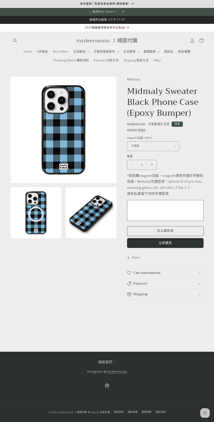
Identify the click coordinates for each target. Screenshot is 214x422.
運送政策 (161, 412)
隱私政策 (133, 412)
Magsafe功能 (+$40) (139, 137)
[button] (15, 40)
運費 (143, 130)
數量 (130, 156)
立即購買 (165, 243)
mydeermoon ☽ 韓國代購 (73, 412)
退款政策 (119, 412)
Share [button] (136, 257)
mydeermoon (116, 371)
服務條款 (147, 412)
